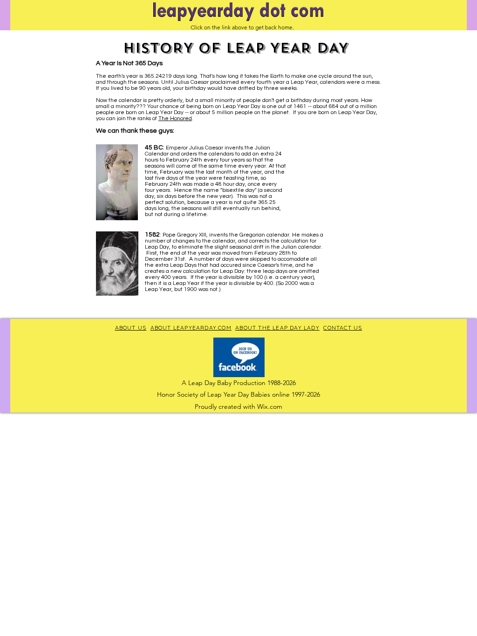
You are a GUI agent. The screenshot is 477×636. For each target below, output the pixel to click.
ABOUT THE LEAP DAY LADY (277, 327)
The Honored (175, 118)
